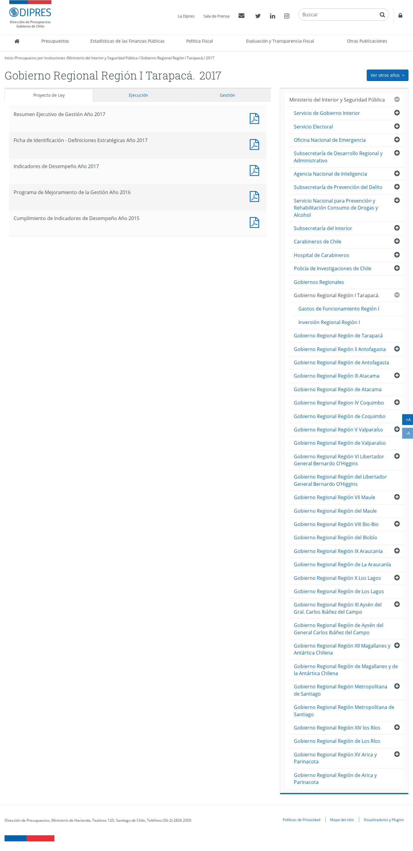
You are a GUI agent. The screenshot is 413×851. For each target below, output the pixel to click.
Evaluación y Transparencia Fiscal (280, 41)
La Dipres (186, 16)
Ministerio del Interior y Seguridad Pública (102, 57)
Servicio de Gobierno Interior (327, 113)
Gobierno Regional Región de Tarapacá (338, 335)
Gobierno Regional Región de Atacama (338, 389)
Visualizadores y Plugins (384, 819)
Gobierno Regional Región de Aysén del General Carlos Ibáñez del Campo (338, 628)
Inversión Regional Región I (329, 322)
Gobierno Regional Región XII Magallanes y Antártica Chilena (342, 649)
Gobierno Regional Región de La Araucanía (342, 564)
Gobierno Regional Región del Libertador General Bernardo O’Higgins (340, 480)
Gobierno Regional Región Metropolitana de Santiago (340, 690)
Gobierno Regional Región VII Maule (334, 497)
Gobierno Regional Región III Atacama (336, 375)
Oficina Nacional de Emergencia (330, 140)
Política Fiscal (199, 41)
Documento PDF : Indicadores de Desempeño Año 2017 (256, 170)
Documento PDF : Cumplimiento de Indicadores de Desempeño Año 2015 (256, 222)
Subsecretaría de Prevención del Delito (338, 187)
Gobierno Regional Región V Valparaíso (338, 429)
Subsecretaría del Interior (323, 228)
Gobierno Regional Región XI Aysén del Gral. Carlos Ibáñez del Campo (338, 608)
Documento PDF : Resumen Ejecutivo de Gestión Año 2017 (256, 118)
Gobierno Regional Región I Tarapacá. (172, 57)
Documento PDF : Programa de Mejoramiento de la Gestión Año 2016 (256, 196)
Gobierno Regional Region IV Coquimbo (339, 402)
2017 (210, 57)
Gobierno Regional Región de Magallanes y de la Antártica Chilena (346, 670)
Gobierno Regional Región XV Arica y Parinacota (335, 758)
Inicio (9, 57)
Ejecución (138, 95)
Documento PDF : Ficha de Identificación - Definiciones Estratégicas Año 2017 (256, 144)
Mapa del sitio (342, 819)
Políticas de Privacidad (301, 819)
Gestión (227, 95)
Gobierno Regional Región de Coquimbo (339, 416)
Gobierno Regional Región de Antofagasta (341, 362)
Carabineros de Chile (317, 241)
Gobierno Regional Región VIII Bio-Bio (336, 524)
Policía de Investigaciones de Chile (332, 268)
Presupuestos (55, 41)
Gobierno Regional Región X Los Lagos (337, 578)
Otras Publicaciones (367, 41)
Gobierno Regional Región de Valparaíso (340, 443)
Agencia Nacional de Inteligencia (330, 174)
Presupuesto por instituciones (40, 57)
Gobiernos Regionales (319, 282)
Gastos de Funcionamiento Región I (338, 308)
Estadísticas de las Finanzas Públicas (127, 41)
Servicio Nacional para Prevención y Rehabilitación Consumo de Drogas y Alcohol (336, 207)
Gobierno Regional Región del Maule (335, 511)
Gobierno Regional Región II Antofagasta (340, 349)
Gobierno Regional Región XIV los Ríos (337, 727)
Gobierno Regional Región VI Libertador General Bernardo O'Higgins (339, 460)
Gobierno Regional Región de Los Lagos (339, 591)
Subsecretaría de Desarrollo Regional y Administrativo (338, 157)
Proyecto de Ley (49, 95)
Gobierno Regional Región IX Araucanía (338, 551)
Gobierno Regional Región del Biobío (335, 537)
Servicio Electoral (313, 126)
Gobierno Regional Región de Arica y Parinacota (335, 778)
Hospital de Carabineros (321, 255)
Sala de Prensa (216, 16)
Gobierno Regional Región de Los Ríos (337, 741)
